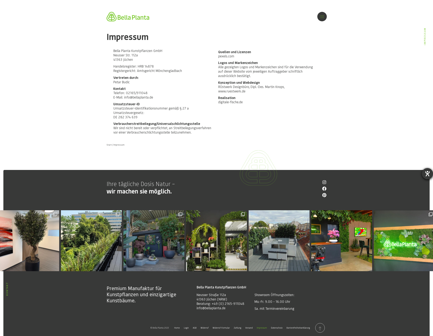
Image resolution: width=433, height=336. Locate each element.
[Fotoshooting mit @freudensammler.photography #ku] (341, 240)
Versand (249, 328)
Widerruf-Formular (221, 328)
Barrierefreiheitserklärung (298, 328)
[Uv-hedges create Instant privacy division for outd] (279, 240)
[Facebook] (324, 189)
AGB (195, 328)
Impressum (262, 328)
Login (186, 328)
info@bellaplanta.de (211, 308)
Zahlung (237, 328)
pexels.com (226, 56)
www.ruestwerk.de (231, 91)
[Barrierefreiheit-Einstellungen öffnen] (427, 173)
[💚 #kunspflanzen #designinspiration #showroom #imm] (216, 240)
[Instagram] (324, 182)
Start (109, 144)
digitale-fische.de (230, 102)
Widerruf (205, 328)
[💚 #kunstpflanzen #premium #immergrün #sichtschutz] (91, 240)
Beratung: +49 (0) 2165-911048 (220, 303)
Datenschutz (276, 328)
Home (177, 328)
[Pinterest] (324, 195)
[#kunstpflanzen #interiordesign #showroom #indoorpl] (153, 240)
